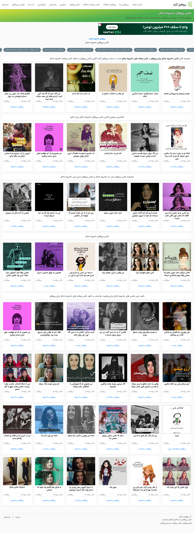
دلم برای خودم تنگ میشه (49, 384)
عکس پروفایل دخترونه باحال (175, 13)
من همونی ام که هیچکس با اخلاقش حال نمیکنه (81, 385)
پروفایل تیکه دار (177, 166)
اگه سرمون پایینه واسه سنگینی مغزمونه (113, 385)
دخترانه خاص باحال (17, 487)
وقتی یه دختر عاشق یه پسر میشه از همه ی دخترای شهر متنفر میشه (144, 385)
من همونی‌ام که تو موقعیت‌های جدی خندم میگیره (49, 155)
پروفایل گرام (180, 5)
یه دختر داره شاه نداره (81, 93)
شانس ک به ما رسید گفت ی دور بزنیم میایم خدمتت (113, 334)
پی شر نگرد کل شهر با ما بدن (145, 435)
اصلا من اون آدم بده (49, 435)
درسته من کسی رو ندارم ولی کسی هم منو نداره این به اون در (81, 274)
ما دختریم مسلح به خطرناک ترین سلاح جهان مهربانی (81, 155)
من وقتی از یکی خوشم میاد (113, 272)
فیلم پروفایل (74, 5)
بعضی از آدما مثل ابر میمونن (17, 213)
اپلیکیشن (42, 5)
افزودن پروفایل (18, 5)
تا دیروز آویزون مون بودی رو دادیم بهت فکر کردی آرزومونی (81, 489)
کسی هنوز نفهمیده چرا (145, 272)
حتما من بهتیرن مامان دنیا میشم (81, 435)
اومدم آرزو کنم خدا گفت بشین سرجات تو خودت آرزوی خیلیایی (145, 214)
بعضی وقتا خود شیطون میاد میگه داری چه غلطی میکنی (17, 274)
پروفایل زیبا (124, 5)
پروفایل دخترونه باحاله (145, 50)
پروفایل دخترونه (176, 106)
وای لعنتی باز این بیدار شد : (177, 487)
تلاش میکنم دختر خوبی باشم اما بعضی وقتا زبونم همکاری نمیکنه (177, 274)
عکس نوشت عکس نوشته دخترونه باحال (113, 50)
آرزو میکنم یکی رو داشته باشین (176, 384)
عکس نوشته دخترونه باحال (172, 50)
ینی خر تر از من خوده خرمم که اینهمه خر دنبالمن (81, 214)
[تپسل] (99, 24)
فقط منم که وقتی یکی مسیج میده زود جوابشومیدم (49, 334)
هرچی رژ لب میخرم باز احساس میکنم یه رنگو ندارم (17, 155)
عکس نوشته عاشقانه (91, 5)
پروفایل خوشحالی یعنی (177, 448)
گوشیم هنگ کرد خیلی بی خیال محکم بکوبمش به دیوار (17, 95)
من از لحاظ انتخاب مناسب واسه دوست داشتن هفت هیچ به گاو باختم (17, 386)
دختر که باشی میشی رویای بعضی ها (113, 437)
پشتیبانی (52, 5)
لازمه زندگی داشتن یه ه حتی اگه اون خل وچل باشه (81, 334)
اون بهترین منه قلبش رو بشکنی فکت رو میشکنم (176, 334)
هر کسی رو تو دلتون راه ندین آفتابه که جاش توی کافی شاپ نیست (177, 215)
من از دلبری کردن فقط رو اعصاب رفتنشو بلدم (17, 437)
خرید (177, 435)
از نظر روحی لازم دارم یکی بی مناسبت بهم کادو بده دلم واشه (145, 489)
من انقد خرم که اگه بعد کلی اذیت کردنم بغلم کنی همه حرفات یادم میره (49, 96)
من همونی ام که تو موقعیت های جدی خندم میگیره (17, 334)
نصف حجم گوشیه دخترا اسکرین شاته (145, 95)
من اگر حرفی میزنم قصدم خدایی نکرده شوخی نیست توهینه (145, 155)
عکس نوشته (137, 5)
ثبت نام (31, 5)
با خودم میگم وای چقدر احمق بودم (145, 334)
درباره (18, 517)
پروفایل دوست (49, 285)
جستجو (5, 5)
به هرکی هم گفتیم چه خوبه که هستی (49, 489)
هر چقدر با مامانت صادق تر (113, 93)
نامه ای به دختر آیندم (112, 153)
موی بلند (112, 487)
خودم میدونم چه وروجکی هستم (177, 93)
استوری (63, 5)
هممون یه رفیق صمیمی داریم (49, 272)
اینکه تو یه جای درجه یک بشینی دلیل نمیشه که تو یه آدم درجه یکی (177, 156)
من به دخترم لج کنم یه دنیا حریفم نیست (49, 214)
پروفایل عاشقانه (109, 5)
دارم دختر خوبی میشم (113, 213)
